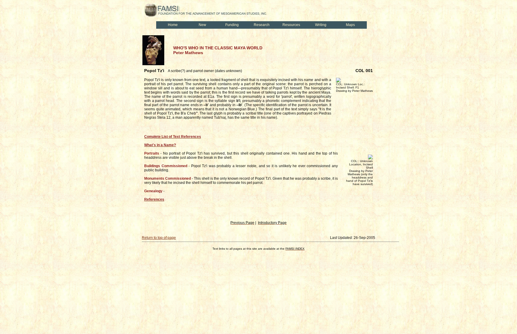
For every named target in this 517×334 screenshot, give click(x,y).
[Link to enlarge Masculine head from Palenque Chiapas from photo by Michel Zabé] (153, 64)
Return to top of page (159, 238)
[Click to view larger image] (338, 81)
